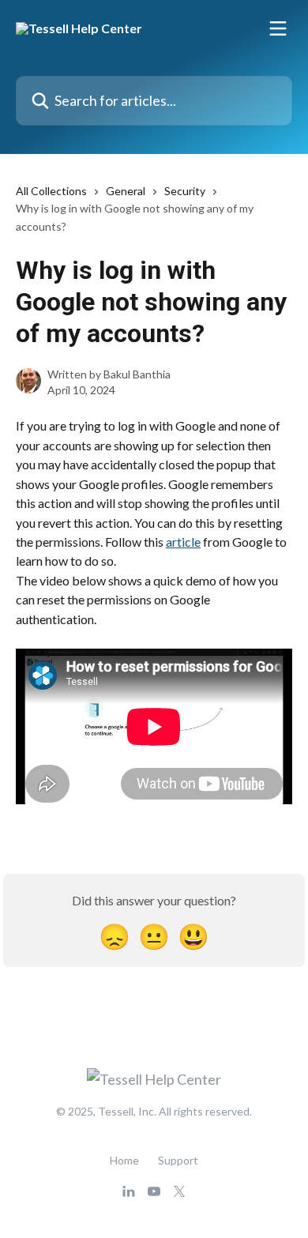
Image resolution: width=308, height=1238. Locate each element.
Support (178, 1160)
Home (124, 1160)
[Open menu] (278, 28)
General (125, 191)
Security (184, 191)
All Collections (51, 191)
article (183, 541)
